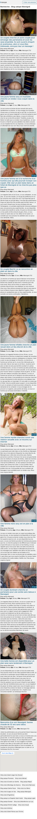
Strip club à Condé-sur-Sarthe (10, 781)
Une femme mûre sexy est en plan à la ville (16, 525)
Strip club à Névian (21, 778)
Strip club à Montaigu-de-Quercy (11, 785)
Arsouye (3, 2)
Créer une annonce (30, 2)
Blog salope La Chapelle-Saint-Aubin (12, 798)
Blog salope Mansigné (24, 791)
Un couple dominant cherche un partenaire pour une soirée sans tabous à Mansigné (18, 592)
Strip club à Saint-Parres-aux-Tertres (12, 811)
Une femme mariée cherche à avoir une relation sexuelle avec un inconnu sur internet (17, 439)
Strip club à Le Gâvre (23, 788)
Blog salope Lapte (29, 798)
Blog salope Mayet (26, 781)
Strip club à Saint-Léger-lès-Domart (11, 775)
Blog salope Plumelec (7, 778)
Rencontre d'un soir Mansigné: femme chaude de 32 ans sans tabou (16, 723)
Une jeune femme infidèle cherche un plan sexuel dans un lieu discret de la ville (18, 346)
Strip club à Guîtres (6, 808)
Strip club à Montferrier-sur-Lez (23, 801)
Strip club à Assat (23, 805)
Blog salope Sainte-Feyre (8, 788)
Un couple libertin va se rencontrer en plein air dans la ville (16, 270)
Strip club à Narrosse (28, 785)
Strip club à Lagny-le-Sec (8, 791)
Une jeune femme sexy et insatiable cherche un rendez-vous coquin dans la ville (17, 99)
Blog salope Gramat (6, 801)
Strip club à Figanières (7, 795)
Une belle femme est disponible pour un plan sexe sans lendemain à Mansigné (17, 662)
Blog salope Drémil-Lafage (9, 805)
